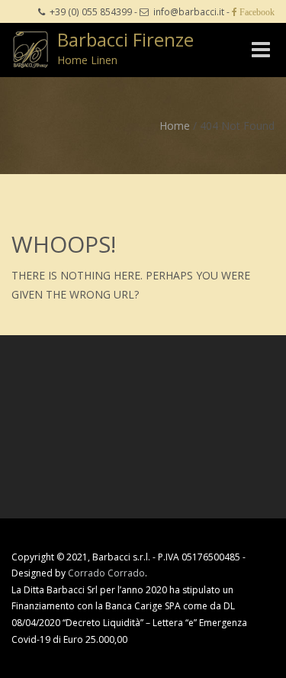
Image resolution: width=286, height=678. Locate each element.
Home (174, 125)
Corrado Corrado (106, 573)
